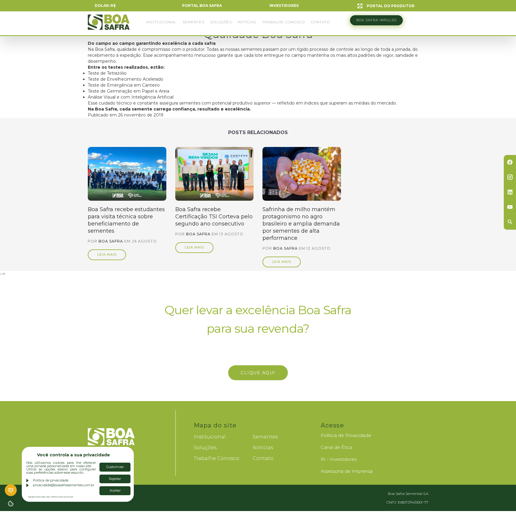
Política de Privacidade (346, 435)
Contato (320, 22)
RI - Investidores (339, 459)
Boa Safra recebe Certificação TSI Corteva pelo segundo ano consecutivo (214, 216)
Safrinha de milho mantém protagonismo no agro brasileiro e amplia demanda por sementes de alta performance (301, 223)
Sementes (193, 22)
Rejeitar (115, 479)
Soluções (221, 22)
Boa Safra (109, 24)
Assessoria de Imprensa (347, 471)
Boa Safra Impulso (376, 20)
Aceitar (115, 490)
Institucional (161, 22)
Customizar (115, 467)
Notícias (247, 22)
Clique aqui (258, 372)
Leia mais (106, 254)
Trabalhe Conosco (283, 22)
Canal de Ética (336, 447)
